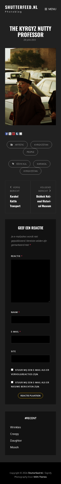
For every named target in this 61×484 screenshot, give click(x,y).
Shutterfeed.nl (21, 7)
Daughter (16, 440)
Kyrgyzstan (41, 144)
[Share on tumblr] (17, 133)
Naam (15, 312)
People (30, 152)
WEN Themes (40, 476)
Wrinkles (15, 427)
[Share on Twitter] (10, 133)
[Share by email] (20, 133)
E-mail (16, 331)
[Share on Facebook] (6, 133)
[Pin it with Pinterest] (13, 133)
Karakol (42, 163)
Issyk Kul (21, 163)
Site (13, 351)
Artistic (19, 144)
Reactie (16, 256)
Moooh (14, 447)
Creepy (14, 434)
